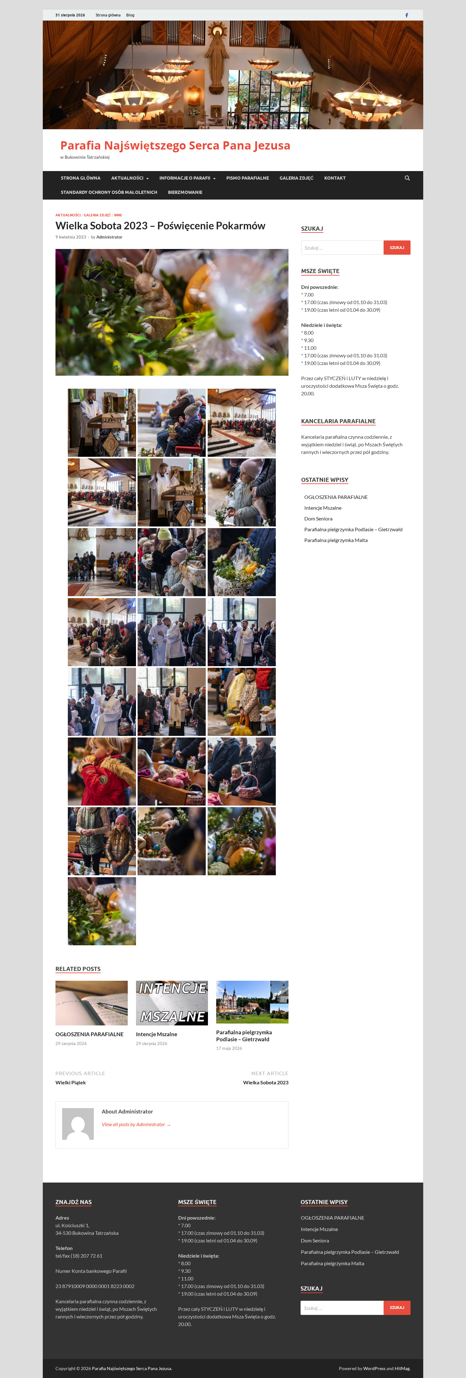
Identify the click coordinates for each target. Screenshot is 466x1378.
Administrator (109, 236)
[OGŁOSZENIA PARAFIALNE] (91, 1005)
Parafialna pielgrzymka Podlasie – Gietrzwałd (244, 1036)
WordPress (374, 1368)
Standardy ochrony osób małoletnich (109, 192)
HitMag (402, 1368)
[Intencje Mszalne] (172, 1005)
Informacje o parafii (184, 178)
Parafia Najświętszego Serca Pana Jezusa (175, 145)
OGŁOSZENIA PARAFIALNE (89, 1034)
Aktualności (127, 178)
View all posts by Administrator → (136, 1124)
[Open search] (407, 178)
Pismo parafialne (247, 178)
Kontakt (335, 178)
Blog (130, 15)
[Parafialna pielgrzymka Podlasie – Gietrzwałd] (252, 1004)
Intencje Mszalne (156, 1034)
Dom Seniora (318, 518)
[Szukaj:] (356, 247)
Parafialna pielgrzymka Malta (336, 540)
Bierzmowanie (185, 192)
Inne (118, 215)
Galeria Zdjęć (297, 178)
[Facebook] (407, 15)
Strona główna (108, 15)
